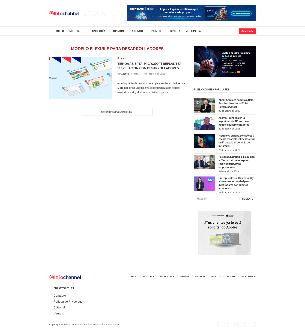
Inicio (60, 31)
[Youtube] (113, 13)
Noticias (75, 31)
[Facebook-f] (219, 324)
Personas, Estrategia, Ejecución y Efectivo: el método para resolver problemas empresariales (237, 162)
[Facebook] (86, 13)
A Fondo (137, 31)
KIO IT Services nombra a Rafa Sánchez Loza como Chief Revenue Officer (236, 103)
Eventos (156, 31)
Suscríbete (247, 31)
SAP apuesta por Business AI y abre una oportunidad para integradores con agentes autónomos (236, 183)
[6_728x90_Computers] (191, 7)
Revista (175, 31)
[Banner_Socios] (225, 48)
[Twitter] (93, 13)
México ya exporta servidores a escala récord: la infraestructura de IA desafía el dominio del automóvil (237, 141)
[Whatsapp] (120, 13)
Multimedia (193, 31)
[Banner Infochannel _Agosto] (224, 212)
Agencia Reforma (130, 73)
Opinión (118, 31)
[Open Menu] (50, 31)
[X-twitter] (226, 324)
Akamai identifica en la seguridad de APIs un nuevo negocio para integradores (235, 121)
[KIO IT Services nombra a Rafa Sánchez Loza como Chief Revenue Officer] (204, 105)
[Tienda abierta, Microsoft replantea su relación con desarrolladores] (80, 78)
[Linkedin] (106, 13)
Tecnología (97, 31)
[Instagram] (100, 13)
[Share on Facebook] (148, 99)
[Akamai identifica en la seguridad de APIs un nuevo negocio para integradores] (204, 123)
